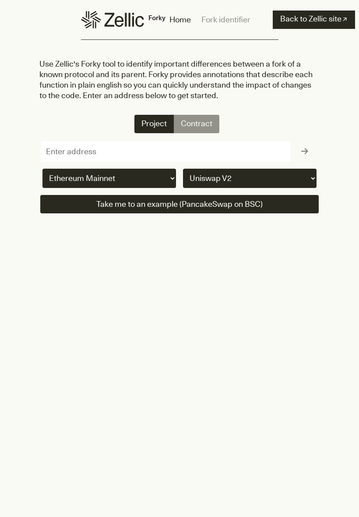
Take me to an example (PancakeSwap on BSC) (179, 204)
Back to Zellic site (313, 18)
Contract (196, 123)
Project (154, 123)
